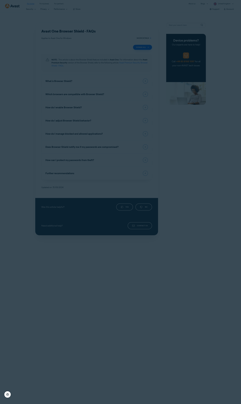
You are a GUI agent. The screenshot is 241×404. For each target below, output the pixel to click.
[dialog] (120, 202)
